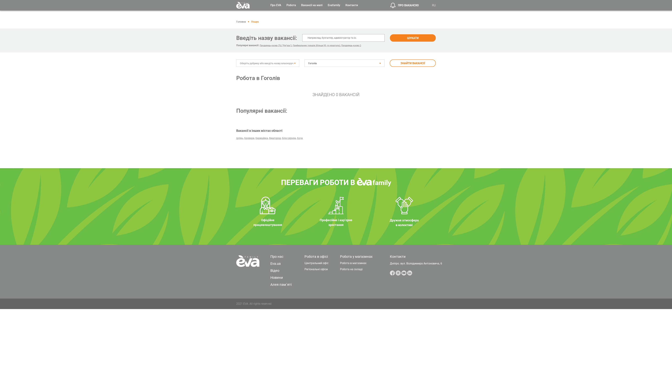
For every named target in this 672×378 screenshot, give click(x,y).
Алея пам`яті (281, 284)
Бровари (249, 138)
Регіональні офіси (316, 269)
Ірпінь (239, 138)
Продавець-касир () (351, 45)
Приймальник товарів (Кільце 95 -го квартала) (316, 45)
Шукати (413, 38)
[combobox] (267, 63)
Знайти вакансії (412, 63)
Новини (276, 277)
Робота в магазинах (353, 263)
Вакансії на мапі (312, 5)
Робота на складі (351, 269)
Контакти (351, 5)
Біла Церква (289, 138)
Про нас (276, 256)
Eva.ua (275, 263)
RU (434, 5)
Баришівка (261, 138)
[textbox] (267, 63)
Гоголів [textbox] (312, 63)
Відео (274, 270)
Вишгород (275, 138)
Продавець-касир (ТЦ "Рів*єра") (276, 45)
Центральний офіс (316, 263)
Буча (300, 138)
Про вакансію (408, 5)
